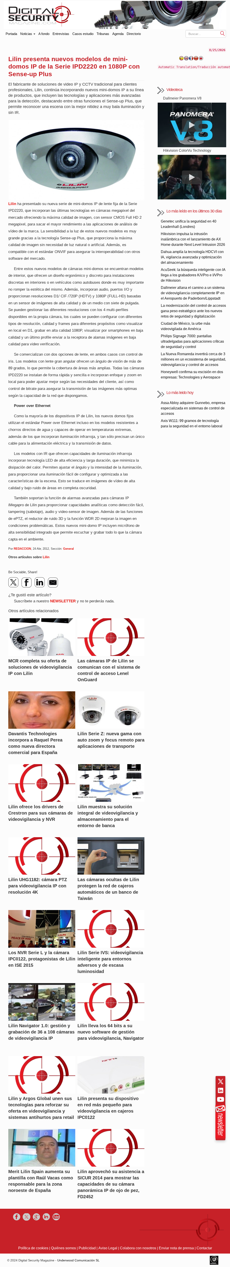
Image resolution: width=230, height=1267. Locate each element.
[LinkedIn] (39, 582)
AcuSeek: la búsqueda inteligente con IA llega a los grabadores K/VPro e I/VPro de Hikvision (193, 275)
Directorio (134, 34)
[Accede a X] (220, 1081)
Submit (222, 33)
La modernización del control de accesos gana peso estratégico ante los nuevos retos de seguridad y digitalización (193, 311)
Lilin (12, 204)
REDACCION (22, 548)
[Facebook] (26, 582)
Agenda (118, 34)
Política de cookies (33, 1248)
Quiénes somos (63, 1248)
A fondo (43, 34)
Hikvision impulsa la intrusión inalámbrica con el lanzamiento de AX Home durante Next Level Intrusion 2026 (193, 239)
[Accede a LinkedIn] (220, 1090)
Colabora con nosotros (138, 1248)
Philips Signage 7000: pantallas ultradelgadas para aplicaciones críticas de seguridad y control (192, 341)
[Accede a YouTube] (220, 1099)
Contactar (204, 1248)
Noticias (26, 34)
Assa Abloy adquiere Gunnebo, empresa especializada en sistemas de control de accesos (193, 408)
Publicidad (87, 1248)
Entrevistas (61, 34)
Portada (11, 33)
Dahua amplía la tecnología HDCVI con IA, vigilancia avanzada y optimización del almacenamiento (192, 257)
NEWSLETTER (63, 601)
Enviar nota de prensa (176, 1248)
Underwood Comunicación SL (78, 1260)
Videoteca (174, 89)
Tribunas (103, 34)
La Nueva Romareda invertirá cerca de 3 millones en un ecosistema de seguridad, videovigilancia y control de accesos (193, 359)
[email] (52, 582)
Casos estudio (82, 34)
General (68, 548)
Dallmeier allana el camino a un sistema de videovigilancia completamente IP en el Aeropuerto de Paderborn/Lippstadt (193, 293)
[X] (13, 582)
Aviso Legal (107, 1248)
